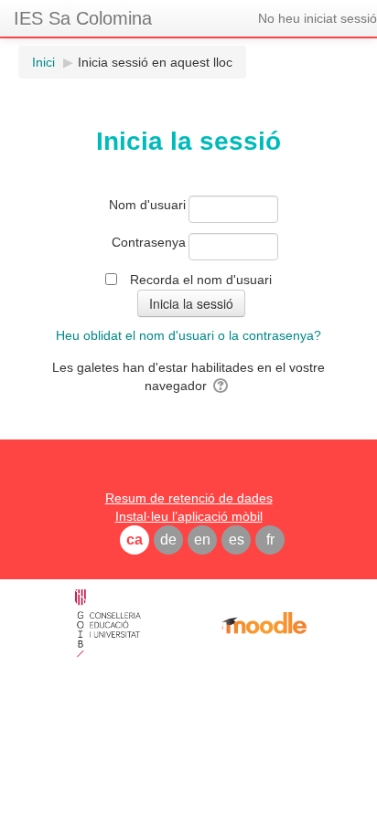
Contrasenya (149, 242)
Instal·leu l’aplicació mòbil (189, 516)
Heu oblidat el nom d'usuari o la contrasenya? (188, 335)
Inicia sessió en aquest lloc (155, 62)
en (202, 539)
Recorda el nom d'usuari (201, 279)
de (168, 539)
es (236, 539)
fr (270, 539)
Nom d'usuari (147, 204)
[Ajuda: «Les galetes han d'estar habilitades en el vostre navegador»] (221, 385)
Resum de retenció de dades (189, 498)
